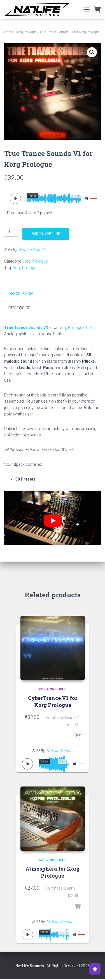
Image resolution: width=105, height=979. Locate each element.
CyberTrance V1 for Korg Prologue (52, 701)
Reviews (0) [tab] (19, 308)
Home (8, 32)
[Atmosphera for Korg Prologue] (52, 818)
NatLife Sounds (32, 249)
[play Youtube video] (52, 520)
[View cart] (97, 9)
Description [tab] (20, 293)
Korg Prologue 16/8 (76, 327)
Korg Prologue (26, 32)
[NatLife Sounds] (39, 9)
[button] (92, 52)
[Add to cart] (78, 736)
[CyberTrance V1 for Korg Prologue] (52, 648)
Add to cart (42, 234)
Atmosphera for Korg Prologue (52, 872)
